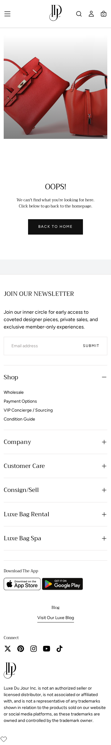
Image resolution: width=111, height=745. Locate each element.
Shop (11, 377)
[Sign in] (91, 14)
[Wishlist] (3, 739)
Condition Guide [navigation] (19, 419)
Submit (91, 346)
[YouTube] (47, 649)
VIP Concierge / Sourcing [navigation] (28, 410)
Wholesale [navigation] (14, 392)
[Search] (79, 14)
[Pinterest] (21, 649)
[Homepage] (55, 14)
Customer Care (24, 466)
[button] (103, 14)
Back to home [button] (55, 226)
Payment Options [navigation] (20, 401)
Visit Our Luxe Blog (55, 617)
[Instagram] (34, 649)
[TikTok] (60, 649)
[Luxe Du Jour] (10, 671)
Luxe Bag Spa (22, 538)
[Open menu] (7, 14)
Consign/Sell (21, 490)
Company (17, 442)
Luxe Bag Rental (26, 514)
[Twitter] (8, 649)
